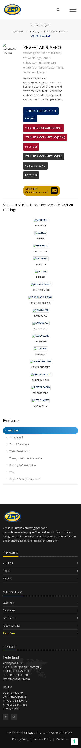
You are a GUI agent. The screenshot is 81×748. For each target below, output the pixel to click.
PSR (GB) (29, 118)
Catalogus (9, 610)
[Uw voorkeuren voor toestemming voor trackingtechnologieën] (74, 741)
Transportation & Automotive (25, 458)
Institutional (16, 437)
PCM (12, 472)
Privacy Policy (20, 739)
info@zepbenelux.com (16, 679)
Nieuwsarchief (11, 625)
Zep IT (7, 571)
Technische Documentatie (40, 111)
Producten (18, 31)
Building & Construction (22, 465)
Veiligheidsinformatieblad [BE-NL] (45, 137)
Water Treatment (19, 451)
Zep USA (8, 563)
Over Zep (8, 603)
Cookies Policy (42, 739)
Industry (34, 31)
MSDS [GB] (31, 146)
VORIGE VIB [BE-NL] (35, 165)
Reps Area (9, 633)
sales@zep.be (11, 708)
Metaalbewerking (54, 31)
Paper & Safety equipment (24, 479)
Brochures (9, 618)
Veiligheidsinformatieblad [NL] (43, 128)
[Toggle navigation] (73, 9)
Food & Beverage (19, 444)
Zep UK (7, 578)
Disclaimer (62, 739)
